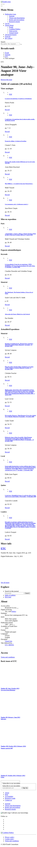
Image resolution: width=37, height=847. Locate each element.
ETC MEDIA (9, 645)
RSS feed (8, 597)
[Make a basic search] (21, 44)
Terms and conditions (8, 657)
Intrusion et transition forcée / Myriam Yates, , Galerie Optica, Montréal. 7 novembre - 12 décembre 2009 (19, 345)
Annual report (13, 33)
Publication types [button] (10, 14)
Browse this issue (6, 79)
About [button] (7, 25)
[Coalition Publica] (7, 832)
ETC (6, 56)
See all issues (5, 582)
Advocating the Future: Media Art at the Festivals (17, 314)
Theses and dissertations (17, 18)
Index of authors (10, 595)
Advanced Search (10, 35)
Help (6, 795)
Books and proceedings (16, 20)
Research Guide (10, 798)
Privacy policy (9, 837)
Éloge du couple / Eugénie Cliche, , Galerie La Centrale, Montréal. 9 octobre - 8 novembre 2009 (19, 368)
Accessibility (9, 796)
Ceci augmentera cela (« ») (16, 204)
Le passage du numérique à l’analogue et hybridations (18, 98)
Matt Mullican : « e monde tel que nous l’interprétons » (19, 183)
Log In (7, 23)
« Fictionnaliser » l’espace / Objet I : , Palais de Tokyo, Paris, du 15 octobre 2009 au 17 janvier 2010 (20, 234)
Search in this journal (12, 591)
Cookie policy (9, 839)
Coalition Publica (14, 29)
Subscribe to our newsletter (11, 786)
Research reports (14, 21)
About (11, 25)
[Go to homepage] (6, 2)
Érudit (11, 27)
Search (3, 42)
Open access (13, 31)
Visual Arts (8, 641)
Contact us (8, 800)
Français (7, 36)
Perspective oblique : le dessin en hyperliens (15, 141)
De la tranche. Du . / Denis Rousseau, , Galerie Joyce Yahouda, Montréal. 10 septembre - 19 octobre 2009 (20, 416)
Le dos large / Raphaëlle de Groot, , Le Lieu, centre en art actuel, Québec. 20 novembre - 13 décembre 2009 (20, 496)
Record (7, 110)
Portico (13, 611)
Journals (11, 16)
